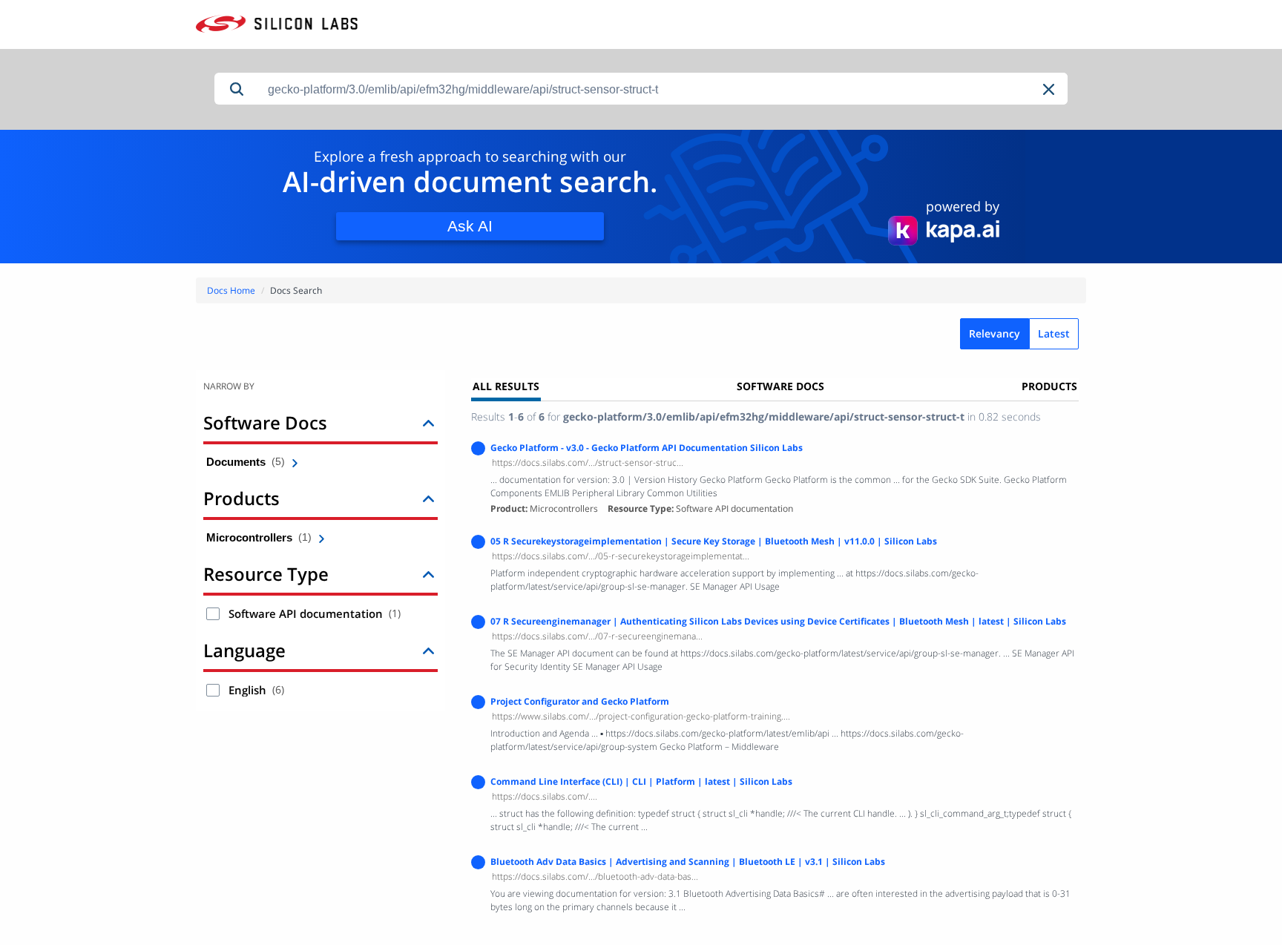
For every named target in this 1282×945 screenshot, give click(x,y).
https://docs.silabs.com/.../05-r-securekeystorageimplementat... (620, 556)
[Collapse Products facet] (428, 498)
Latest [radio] (1054, 333)
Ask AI (470, 225)
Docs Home (231, 290)
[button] (1050, 89)
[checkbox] (213, 614)
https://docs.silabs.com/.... (544, 796)
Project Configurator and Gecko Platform (579, 701)
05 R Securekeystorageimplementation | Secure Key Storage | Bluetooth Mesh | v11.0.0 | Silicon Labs (713, 541)
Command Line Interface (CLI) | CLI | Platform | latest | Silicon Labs (641, 781)
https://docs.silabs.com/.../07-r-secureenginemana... (597, 636)
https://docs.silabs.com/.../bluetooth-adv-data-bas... (595, 876)
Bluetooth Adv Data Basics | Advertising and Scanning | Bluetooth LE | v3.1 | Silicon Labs (687, 861)
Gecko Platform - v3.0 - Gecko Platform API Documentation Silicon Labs (646, 447)
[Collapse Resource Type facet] (428, 574)
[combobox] (663, 89)
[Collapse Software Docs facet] (428, 422)
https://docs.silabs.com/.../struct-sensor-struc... (587, 462)
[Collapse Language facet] (428, 650)
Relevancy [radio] (994, 333)
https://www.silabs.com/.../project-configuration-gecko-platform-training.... (641, 716)
